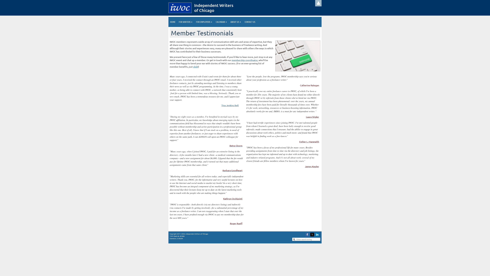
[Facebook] (307, 234)
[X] (312, 234)
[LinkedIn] (317, 234)
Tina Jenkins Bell (230, 105)
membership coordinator (245, 60)
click (195, 66)
